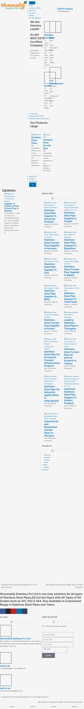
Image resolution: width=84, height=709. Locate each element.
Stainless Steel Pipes (36, 116)
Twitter (44, 465)
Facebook (47, 455)
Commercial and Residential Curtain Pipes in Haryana (51, 428)
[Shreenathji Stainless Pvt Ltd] (6, 630)
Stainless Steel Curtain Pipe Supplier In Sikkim (72, 271)
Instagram (47, 457)
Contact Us (33, 181)
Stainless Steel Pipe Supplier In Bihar (50, 295)
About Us (32, 10)
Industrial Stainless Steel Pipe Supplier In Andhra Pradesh (70, 396)
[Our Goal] (55, 27)
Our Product (33, 114)
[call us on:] (6, 658)
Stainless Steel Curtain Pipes (39, 118)
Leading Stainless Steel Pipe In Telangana (71, 324)
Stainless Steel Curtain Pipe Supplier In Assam (52, 324)
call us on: (5, 666)
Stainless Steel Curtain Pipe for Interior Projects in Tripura (71, 356)
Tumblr (45, 462)
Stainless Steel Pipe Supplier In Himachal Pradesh (50, 216)
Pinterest (45, 470)
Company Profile (35, 8)
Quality (31, 15)
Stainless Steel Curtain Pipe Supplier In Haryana (52, 244)
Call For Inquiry (65, 8)
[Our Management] (55, 73)
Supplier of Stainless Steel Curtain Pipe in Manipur (11, 207)
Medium (46, 467)
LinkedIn (46, 460)
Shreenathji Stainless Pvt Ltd (15, 638)
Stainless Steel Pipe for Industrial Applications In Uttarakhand (52, 393)
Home (31, 5)
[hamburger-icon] (32, 2)
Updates (32, 179)
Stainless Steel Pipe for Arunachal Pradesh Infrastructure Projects (52, 358)
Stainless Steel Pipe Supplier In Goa (50, 268)
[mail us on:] (6, 680)
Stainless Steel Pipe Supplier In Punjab (70, 217)
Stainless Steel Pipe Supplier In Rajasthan (70, 244)
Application (33, 176)
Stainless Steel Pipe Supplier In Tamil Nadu (70, 297)
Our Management (35, 18)
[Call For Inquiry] (60, 4)
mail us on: (5, 688)
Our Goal (32, 13)
